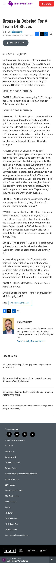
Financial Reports (12, 479)
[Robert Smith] (8, 326)
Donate (47, 4)
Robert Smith (16, 32)
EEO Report (10, 485)
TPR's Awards (11, 530)
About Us (9, 446)
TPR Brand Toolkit (12, 463)
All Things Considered (20, 303)
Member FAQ (10, 502)
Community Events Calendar (17, 535)
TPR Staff (9, 513)
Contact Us (9, 451)
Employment (10, 457)
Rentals (8, 507)
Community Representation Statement (21, 474)
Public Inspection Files (14, 491)
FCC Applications (12, 496)
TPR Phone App (11, 524)
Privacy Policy (10, 468)
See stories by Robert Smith (30, 341)
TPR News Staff (11, 519)
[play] (4, 559)
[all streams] (52, 559)
